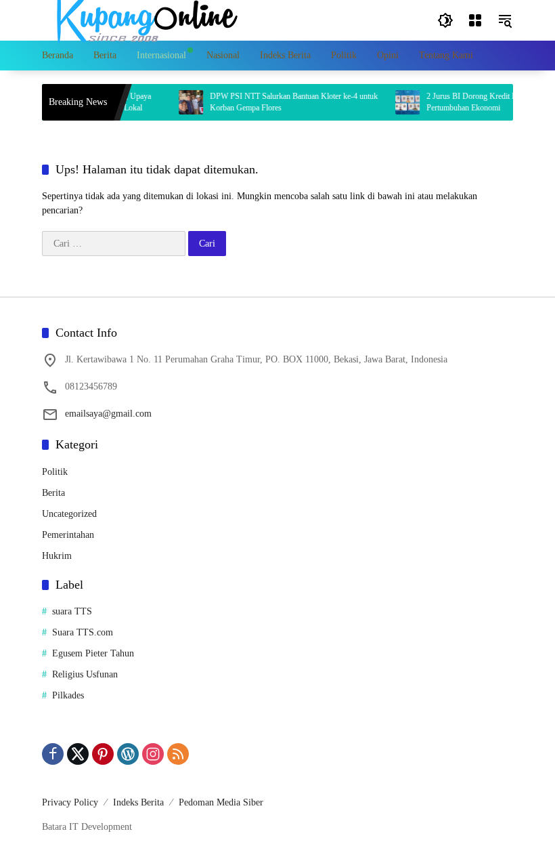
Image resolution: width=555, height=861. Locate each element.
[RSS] (178, 754)
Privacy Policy (70, 802)
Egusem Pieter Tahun (93, 653)
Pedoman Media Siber (221, 802)
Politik (55, 472)
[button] (445, 20)
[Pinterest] (103, 754)
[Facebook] (53, 754)
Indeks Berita (138, 802)
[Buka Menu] (475, 20)
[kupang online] (143, 19)
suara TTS (72, 611)
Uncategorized (69, 514)
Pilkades (68, 695)
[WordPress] (128, 754)
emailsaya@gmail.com (108, 413)
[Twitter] (78, 754)
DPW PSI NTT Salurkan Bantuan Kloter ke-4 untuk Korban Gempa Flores (286, 101)
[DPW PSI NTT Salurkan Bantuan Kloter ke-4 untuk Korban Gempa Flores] (183, 102)
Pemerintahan (68, 535)
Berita (53, 493)
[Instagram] (153, 754)
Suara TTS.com (82, 632)
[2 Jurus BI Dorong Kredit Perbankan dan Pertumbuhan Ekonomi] (399, 102)
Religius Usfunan (85, 674)
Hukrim (57, 556)
